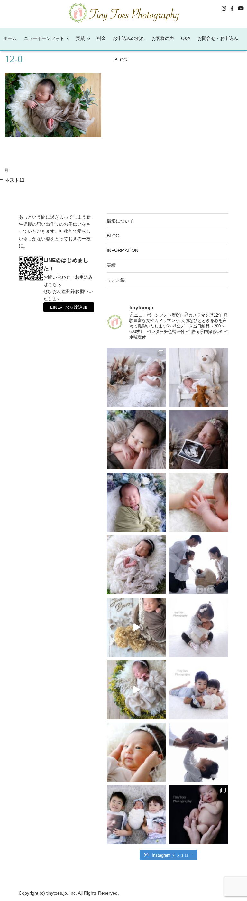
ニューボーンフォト (44, 38)
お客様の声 (162, 38)
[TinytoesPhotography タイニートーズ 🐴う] (136, 439)
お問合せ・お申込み (217, 38)
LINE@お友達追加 (68, 307)
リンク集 (116, 279)
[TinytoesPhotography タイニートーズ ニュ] (136, 377)
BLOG (120, 59)
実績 (80, 38)
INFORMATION (122, 250)
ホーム (10, 38)
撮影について (120, 220)
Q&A (185, 38)
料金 (101, 38)
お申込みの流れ (128, 38)
